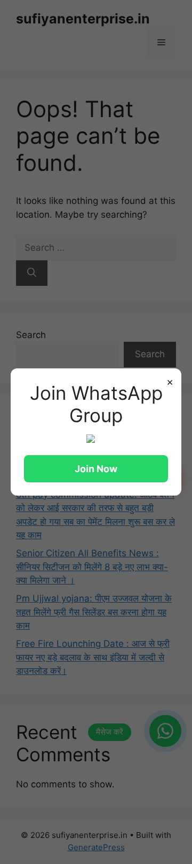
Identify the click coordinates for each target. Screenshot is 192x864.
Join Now (96, 468)
